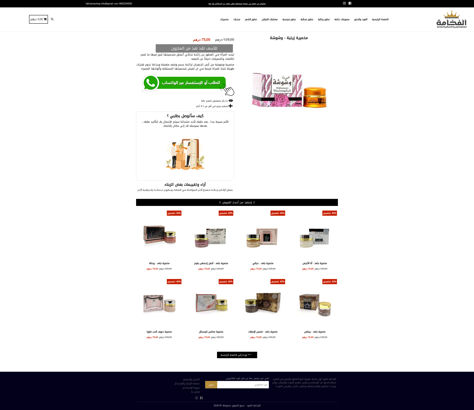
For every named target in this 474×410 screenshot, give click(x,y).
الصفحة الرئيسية (380, 19)
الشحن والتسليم (191, 379)
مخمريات (224, 19)
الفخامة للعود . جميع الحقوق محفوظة (241, 405)
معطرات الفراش (270, 19)
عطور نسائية (307, 19)
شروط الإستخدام (191, 387)
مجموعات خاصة (342, 19)
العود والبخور (360, 19)
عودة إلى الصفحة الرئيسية (234, 355)
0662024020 (125, 3)
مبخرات (236, 19)
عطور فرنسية (289, 19)
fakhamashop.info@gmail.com (102, 3)
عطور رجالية (324, 19)
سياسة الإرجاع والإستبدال (187, 383)
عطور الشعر (251, 19)
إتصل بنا (195, 391)
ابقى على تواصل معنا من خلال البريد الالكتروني (247, 378)
